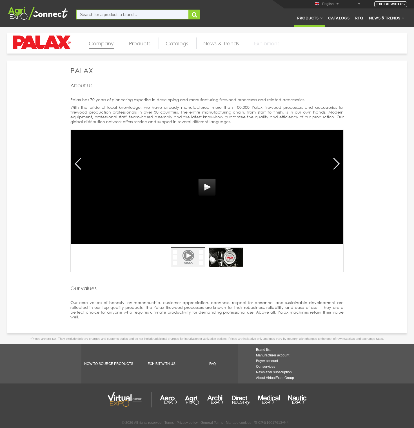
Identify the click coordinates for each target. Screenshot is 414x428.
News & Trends (384, 17)
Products (308, 17)
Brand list (263, 350)
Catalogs (339, 17)
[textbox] (132, 14)
